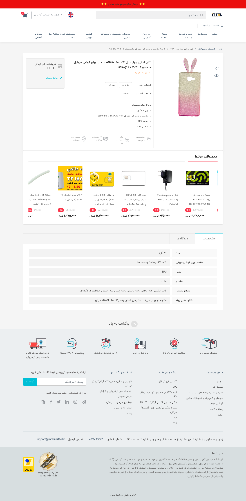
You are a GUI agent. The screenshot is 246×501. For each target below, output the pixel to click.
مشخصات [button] (209, 239)
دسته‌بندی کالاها (211, 25)
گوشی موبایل (89, 35)
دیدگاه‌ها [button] (182, 239)
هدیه (220, 415)
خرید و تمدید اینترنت (185, 35)
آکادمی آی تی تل (168, 381)
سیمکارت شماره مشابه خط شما (62, 35)
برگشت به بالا (119, 323)
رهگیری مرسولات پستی (119, 402)
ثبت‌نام (30, 382)
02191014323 (95, 439)
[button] (27, 15)
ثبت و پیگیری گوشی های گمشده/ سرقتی (159, 410)
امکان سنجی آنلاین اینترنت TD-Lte (158, 402)
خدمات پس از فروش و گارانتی (115, 391)
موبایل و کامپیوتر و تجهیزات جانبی (115, 35)
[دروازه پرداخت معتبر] (28, 464)
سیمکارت (202, 34)
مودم (215, 34)
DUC (175, 387)
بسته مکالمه (164, 35)
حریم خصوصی (124, 396)
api (175, 417)
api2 (175, 423)
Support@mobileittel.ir (50, 439)
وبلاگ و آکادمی (38, 35)
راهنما (129, 413)
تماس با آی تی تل (122, 408)
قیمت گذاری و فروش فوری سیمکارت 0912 (157, 394)
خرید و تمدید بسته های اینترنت (206, 392)
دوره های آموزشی (146, 35)
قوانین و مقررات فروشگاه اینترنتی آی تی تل (112, 383)
